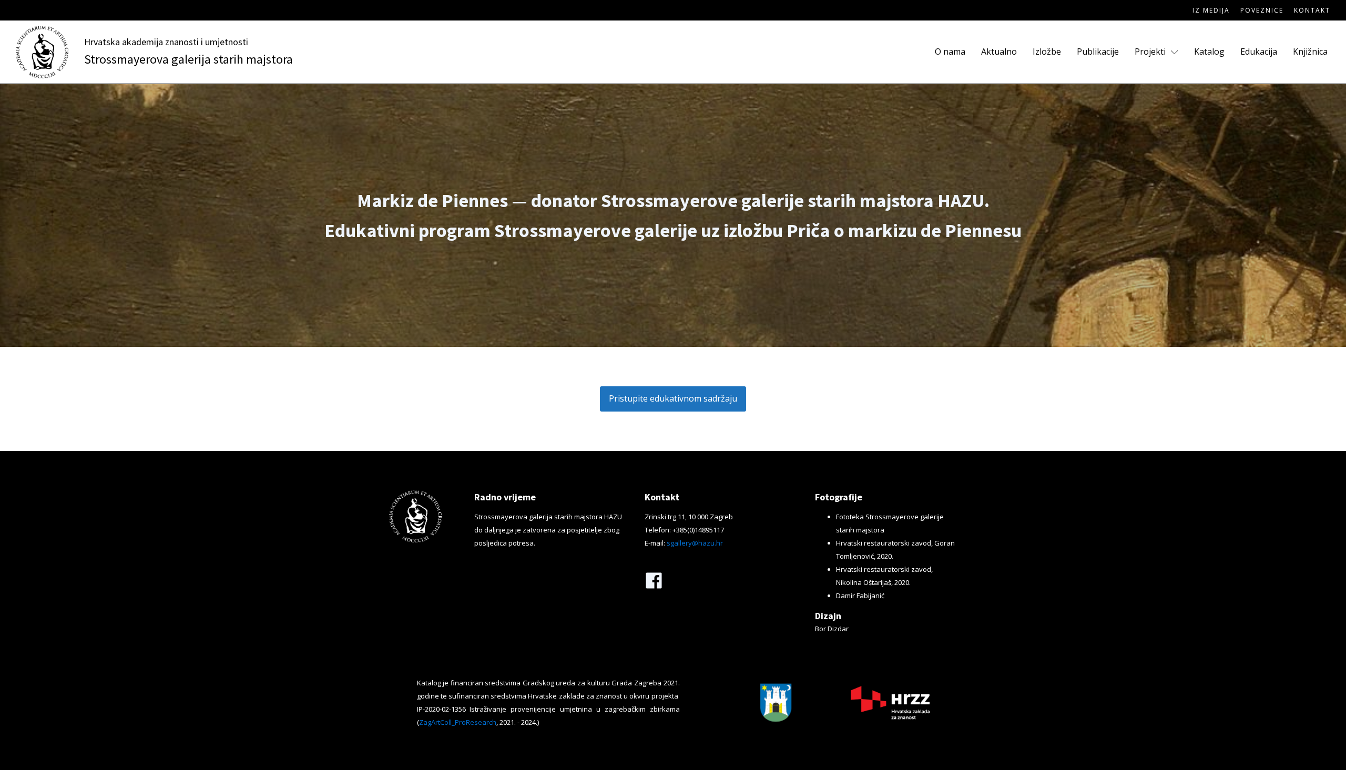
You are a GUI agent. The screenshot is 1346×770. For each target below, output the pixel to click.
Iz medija (1211, 10)
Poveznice (1261, 10)
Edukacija (1258, 51)
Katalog (1209, 51)
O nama (950, 51)
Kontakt (1312, 10)
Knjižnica (1310, 51)
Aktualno (999, 51)
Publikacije (1098, 51)
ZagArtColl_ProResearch (457, 722)
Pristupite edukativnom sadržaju (673, 398)
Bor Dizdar (832, 628)
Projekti (1150, 51)
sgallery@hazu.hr (695, 543)
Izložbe (1047, 51)
